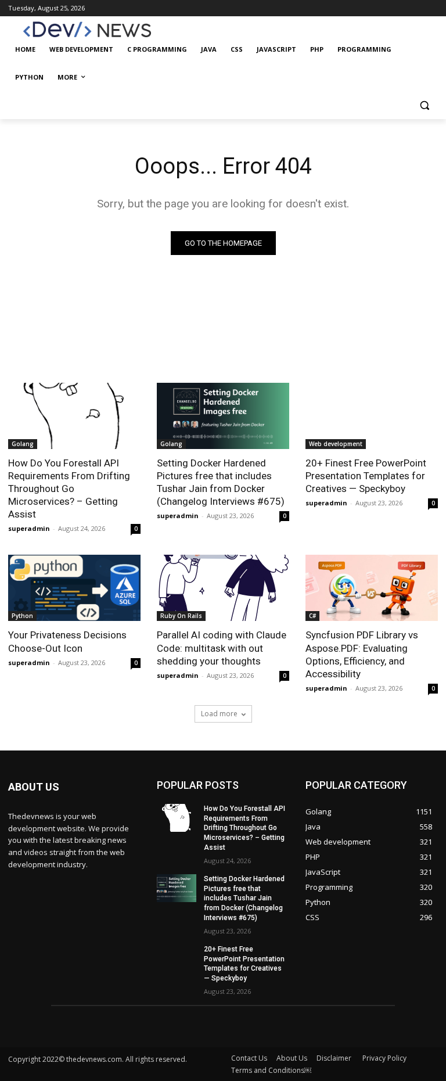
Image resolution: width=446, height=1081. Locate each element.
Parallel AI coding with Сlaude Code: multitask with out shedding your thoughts (221, 647)
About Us (291, 1058)
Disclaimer (334, 1058)
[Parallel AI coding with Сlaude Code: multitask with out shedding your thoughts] (223, 588)
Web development (335, 444)
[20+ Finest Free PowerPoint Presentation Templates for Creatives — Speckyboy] (371, 416)
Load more (219, 714)
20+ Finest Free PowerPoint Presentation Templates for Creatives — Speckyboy (365, 475)
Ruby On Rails (181, 616)
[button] (424, 105)
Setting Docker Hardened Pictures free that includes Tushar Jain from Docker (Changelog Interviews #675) (221, 482)
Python (22, 616)
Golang (23, 444)
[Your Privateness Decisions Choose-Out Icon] (74, 588)
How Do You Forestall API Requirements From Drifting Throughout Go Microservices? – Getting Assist (69, 488)
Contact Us (249, 1058)
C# (312, 616)
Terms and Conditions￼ (271, 1070)
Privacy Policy (384, 1058)
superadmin (29, 528)
